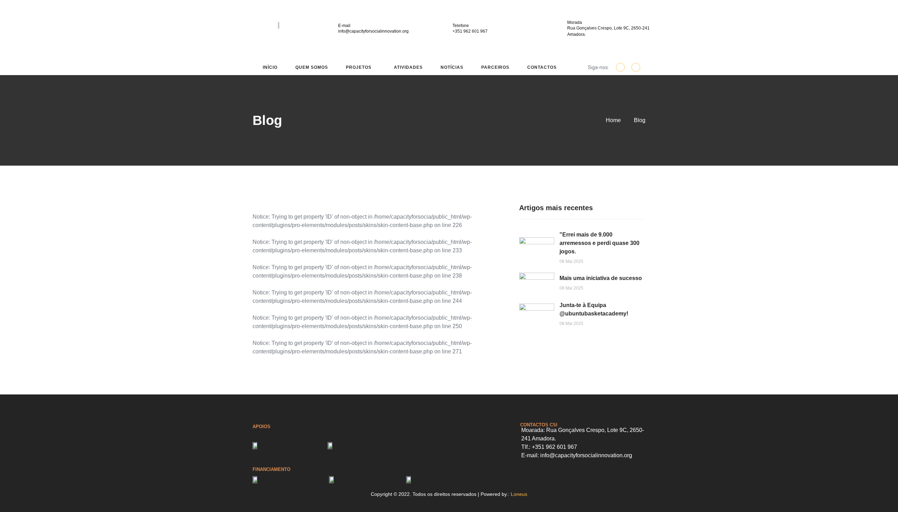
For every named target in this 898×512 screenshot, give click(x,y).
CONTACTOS (542, 67)
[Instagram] (635, 67)
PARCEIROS (495, 67)
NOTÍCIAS (452, 67)
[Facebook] (620, 67)
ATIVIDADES (408, 67)
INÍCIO (270, 67)
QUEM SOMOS (311, 67)
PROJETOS (358, 67)
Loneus (519, 494)
